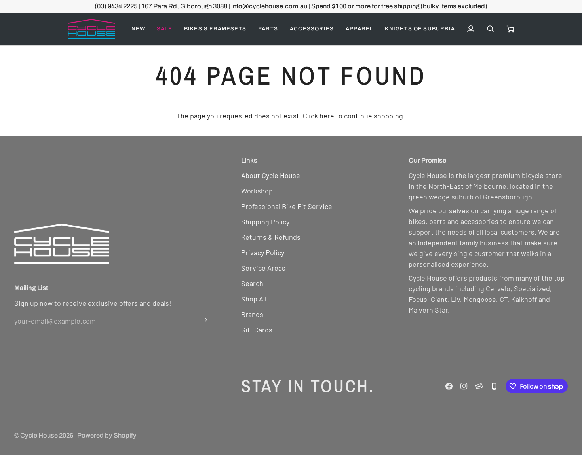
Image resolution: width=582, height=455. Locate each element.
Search (252, 283)
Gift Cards (256, 329)
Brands (252, 314)
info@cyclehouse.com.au (269, 6)
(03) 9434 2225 (116, 6)
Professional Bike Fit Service (286, 206)
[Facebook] (449, 386)
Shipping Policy (265, 221)
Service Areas (263, 268)
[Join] (200, 319)
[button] (164, 29)
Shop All (253, 298)
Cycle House (39, 435)
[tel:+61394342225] (494, 386)
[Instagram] (464, 386)
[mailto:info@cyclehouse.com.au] (479, 386)
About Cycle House (270, 175)
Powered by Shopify (107, 435)
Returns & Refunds (271, 237)
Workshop (257, 190)
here (327, 115)
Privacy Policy (262, 252)
